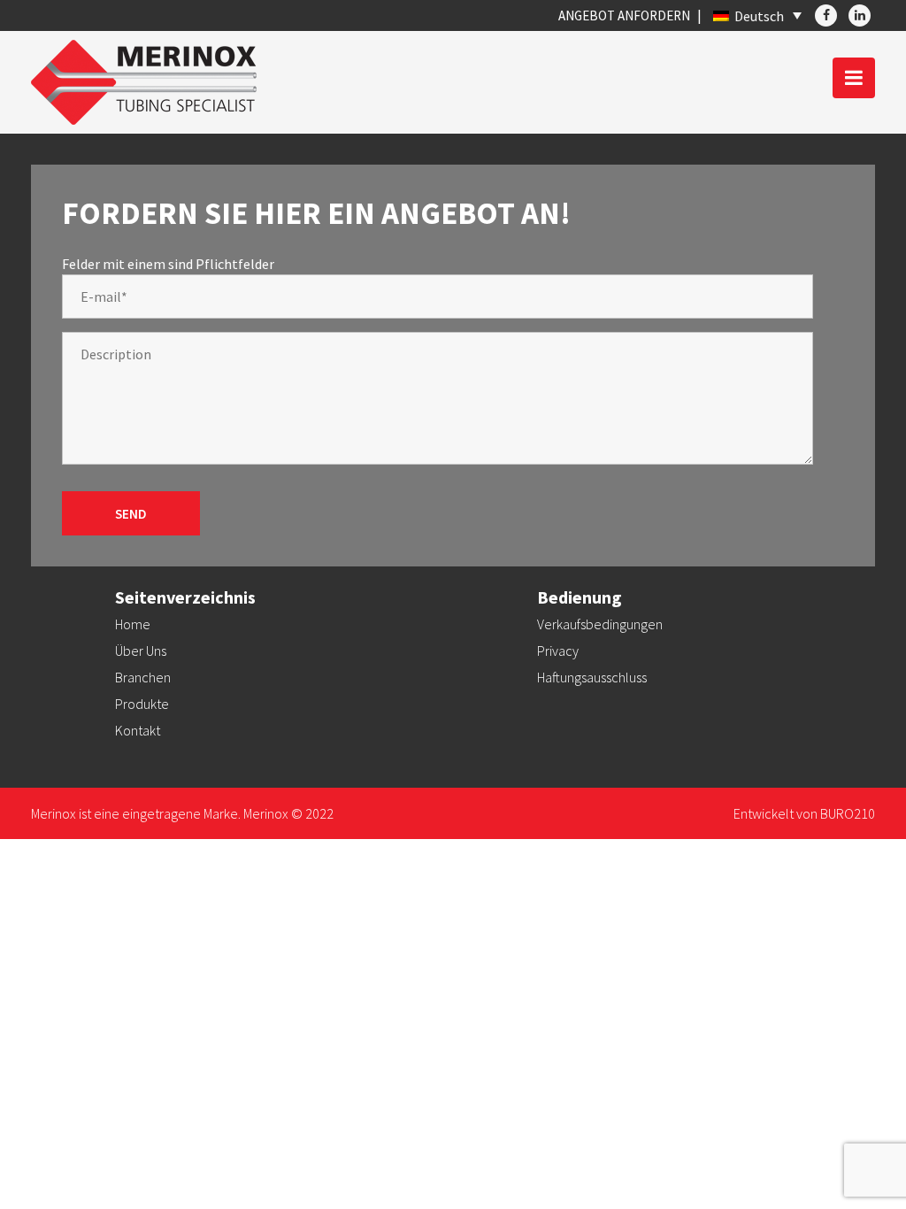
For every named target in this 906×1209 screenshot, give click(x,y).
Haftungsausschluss (592, 677)
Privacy (558, 650)
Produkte (142, 703)
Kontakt (137, 730)
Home (132, 624)
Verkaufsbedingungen (600, 624)
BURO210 (847, 813)
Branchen (143, 677)
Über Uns (140, 650)
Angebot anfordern (624, 15)
